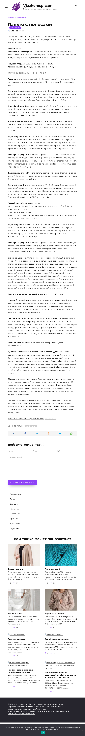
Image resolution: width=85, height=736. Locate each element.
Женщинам (15, 27)
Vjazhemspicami (38, 5)
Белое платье (15, 613)
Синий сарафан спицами (57, 639)
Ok (43, 733)
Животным (15, 514)
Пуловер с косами (16, 639)
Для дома (14, 504)
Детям (12, 499)
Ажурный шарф (52, 569)
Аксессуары (15, 494)
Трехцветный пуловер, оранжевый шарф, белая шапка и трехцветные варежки (60, 675)
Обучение (14, 529)
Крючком (14, 519)
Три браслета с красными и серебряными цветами (21, 671)
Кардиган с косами (54, 613)
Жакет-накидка (15, 569)
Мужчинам (15, 524)
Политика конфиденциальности (21, 714)
